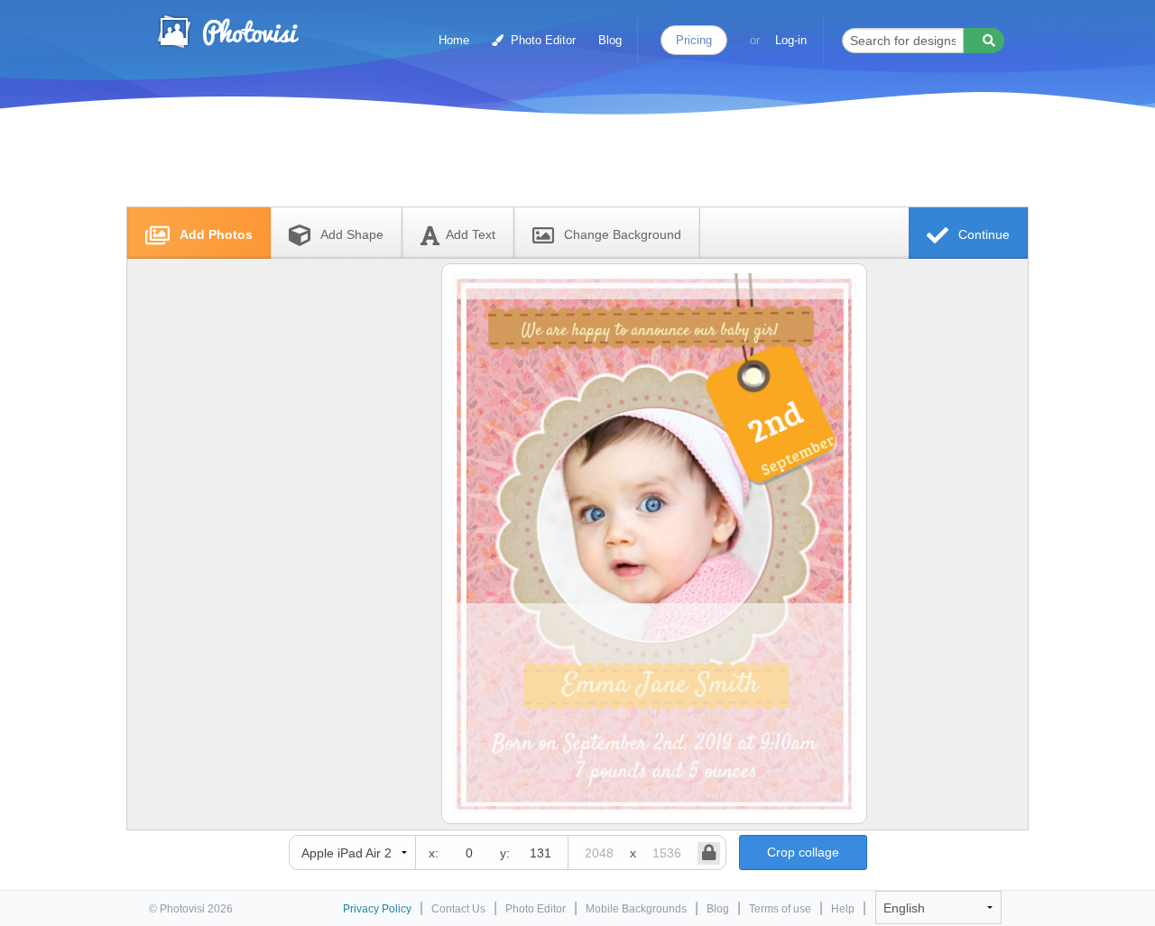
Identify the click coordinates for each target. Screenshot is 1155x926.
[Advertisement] (558, 164)
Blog (610, 40)
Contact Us (458, 909)
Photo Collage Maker (227, 32)
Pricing (694, 40)
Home (454, 40)
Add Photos (214, 234)
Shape (351, 234)
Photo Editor (541, 40)
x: (434, 853)
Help (843, 909)
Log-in (791, 40)
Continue (982, 234)
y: (505, 853)
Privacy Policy (377, 909)
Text (470, 234)
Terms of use (780, 909)
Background (622, 234)
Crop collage (803, 852)
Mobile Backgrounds (636, 909)
